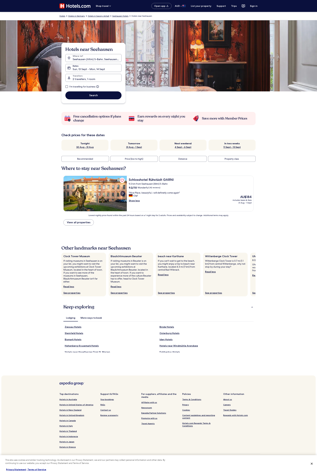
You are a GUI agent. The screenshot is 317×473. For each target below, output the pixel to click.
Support (221, 5)
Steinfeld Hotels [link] (74, 333)
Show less (134, 200)
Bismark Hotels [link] (73, 339)
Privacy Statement (16, 469)
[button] (158, 307)
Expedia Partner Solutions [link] (153, 413)
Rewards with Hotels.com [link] (235, 415)
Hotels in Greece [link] (67, 447)
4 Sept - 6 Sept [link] (183, 147)
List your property (201, 5)
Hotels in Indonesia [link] (68, 436)
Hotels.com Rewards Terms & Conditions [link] (196, 424)
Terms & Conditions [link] (191, 399)
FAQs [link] (102, 404)
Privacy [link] (185, 404)
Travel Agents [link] (148, 423)
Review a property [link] (109, 415)
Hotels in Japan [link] (66, 441)
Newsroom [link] (146, 407)
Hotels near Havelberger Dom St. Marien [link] (87, 352)
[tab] (70, 317)
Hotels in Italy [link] (66, 426)
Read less (68, 286)
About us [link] (227, 399)
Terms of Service (36, 469)
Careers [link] (227, 404)
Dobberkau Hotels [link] (169, 352)
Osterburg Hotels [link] (169, 333)
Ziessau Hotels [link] (73, 326)
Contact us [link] (105, 410)
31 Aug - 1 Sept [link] (134, 147)
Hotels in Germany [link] (76, 16)
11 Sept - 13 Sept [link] (232, 147)
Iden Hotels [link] (166, 339)
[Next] (255, 274)
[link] (122, 180)
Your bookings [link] (107, 399)
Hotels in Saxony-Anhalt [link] (98, 16)
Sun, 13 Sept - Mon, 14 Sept (89, 69)
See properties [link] (71, 292)
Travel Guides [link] (229, 410)
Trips (234, 5)
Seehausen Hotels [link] (120, 16)
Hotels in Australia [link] (68, 399)
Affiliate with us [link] (149, 402)
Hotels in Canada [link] (67, 420)
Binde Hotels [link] (166, 326)
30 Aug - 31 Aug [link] (85, 147)
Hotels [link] (62, 16)
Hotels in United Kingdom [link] (71, 415)
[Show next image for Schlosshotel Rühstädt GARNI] (122, 193)
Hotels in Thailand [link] (68, 431)
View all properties (78, 222)
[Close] (311, 463)
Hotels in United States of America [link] (76, 404)
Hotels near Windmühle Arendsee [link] (178, 345)
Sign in (254, 5)
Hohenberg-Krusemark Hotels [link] (82, 345)
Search (93, 95)
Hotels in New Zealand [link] (70, 410)
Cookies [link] (186, 410)
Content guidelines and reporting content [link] (198, 416)
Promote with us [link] (149, 418)
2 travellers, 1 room (84, 79)
